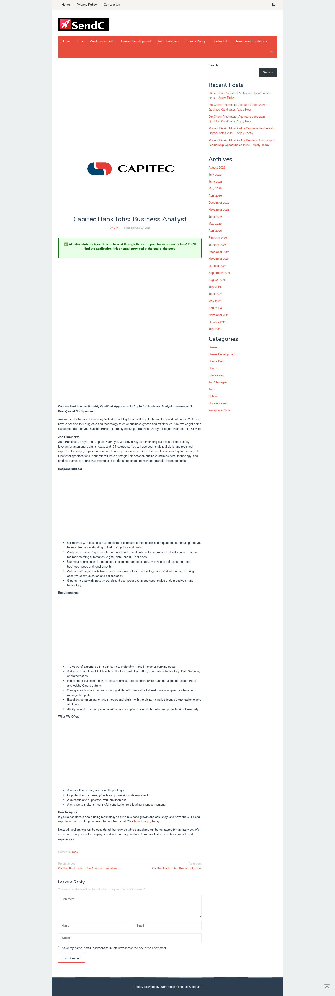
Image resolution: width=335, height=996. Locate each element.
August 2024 (217, 280)
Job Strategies (218, 382)
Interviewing (216, 375)
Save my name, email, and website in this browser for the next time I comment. (114, 948)
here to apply (142, 821)
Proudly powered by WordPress (154, 986)
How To (213, 368)
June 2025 (215, 216)
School (213, 396)
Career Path (216, 361)
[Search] (271, 52)
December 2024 (219, 251)
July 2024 (215, 287)
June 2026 (215, 181)
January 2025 (217, 244)
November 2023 (219, 315)
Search (213, 65)
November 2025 (219, 209)
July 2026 (215, 174)
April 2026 (215, 195)
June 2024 (215, 294)
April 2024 (215, 308)
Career (213, 347)
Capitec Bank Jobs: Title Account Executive (87, 865)
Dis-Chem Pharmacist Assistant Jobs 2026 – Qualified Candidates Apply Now (238, 107)
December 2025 (219, 202)
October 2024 (217, 266)
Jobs (75, 852)
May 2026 (215, 188)
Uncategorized (218, 403)
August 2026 (217, 167)
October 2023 (217, 322)
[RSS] (273, 5)
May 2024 (215, 301)
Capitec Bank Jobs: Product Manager (177, 865)
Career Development (222, 354)
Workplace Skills (220, 410)
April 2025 (215, 230)
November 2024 (219, 259)
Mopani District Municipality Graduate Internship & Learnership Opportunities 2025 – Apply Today (242, 142)
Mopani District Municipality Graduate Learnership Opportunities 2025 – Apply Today (241, 130)
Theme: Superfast (189, 986)
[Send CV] (83, 24)
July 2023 (215, 329)
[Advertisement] (130, 97)
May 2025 (215, 223)
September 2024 (219, 272)
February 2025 (218, 237)
